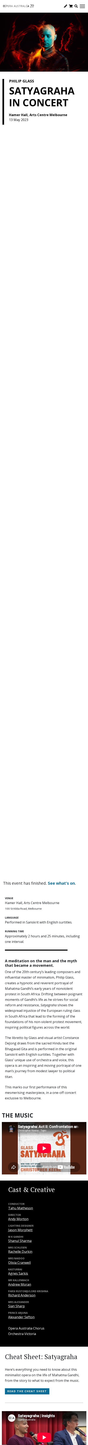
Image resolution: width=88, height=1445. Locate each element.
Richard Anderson (21, 1295)
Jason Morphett (20, 1230)
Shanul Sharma (20, 1241)
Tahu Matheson (20, 1208)
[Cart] (71, 6)
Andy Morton (18, 1219)
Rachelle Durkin (20, 1251)
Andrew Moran (19, 1284)
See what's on (61, 883)
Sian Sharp (16, 1306)
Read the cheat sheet (27, 1391)
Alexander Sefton (21, 1317)
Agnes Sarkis (18, 1273)
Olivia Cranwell (19, 1262)
